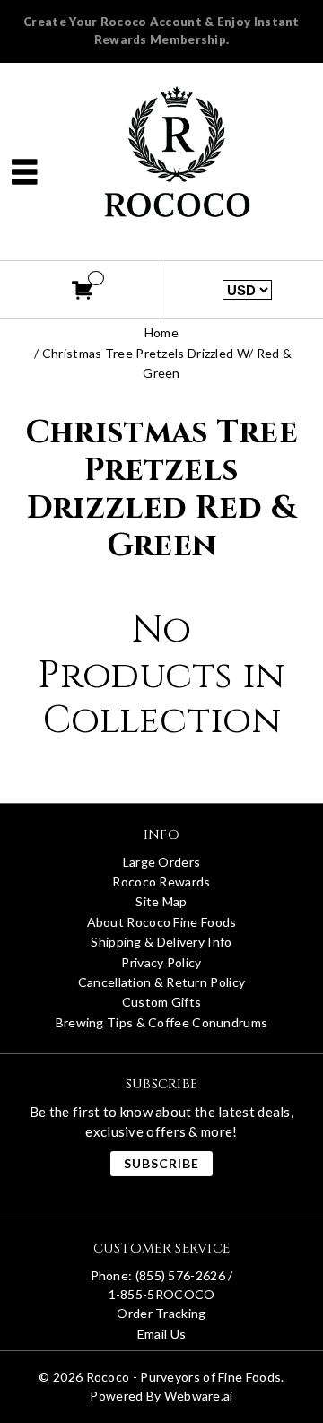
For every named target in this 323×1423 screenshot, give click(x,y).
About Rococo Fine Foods (162, 922)
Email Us (161, 1333)
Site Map (161, 901)
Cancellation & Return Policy (161, 982)
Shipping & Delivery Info (161, 941)
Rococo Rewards (161, 881)
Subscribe (161, 1163)
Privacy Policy (161, 962)
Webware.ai (198, 1395)
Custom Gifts (162, 1001)
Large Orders (162, 861)
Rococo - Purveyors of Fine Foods (184, 1376)
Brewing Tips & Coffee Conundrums (162, 1022)
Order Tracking (161, 1313)
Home (161, 332)
